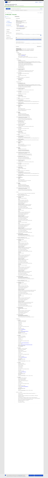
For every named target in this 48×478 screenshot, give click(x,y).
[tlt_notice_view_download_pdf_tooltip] (16, 39)
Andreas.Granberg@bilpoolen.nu (24, 386)
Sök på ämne (25, 10)
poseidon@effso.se (23, 55)
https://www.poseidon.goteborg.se (24, 331)
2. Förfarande (7, 31)
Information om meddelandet (9, 38)
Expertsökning (21, 10)
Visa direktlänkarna (9, 22)
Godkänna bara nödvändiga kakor (39, 475)
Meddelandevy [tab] (7, 16)
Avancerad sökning (17, 10)
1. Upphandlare (8, 29)
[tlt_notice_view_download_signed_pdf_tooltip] (40, 35)
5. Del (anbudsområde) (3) (8, 33)
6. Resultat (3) (7, 35)
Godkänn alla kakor (31, 475)
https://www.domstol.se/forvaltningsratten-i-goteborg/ (26, 344)
